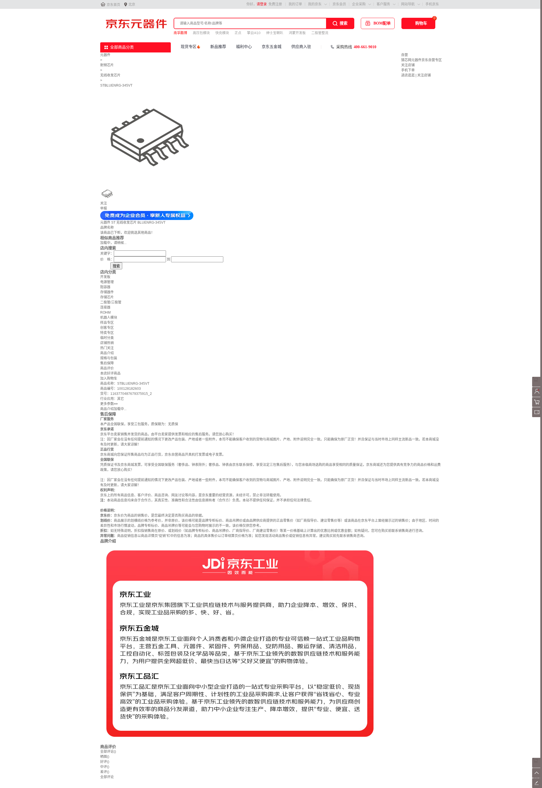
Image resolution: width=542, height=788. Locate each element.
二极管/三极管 (110, 302)
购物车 (421, 23)
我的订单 (295, 4)
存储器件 (107, 292)
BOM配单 (382, 23)
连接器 (105, 307)
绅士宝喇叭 (274, 33)
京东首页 (113, 5)
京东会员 (339, 4)
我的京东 (315, 4)
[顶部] (537, 777)
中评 (104, 767)
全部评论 (108, 752)
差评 (104, 772)
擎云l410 (254, 33)
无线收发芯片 (110, 75)
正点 (238, 33)
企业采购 (359, 4)
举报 (103, 208)
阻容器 (105, 287)
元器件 (105, 55)
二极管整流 (319, 33)
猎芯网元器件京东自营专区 (421, 60)
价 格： (107, 259)
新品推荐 (218, 47)
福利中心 (244, 47)
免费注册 (275, 4)
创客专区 (107, 328)
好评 (104, 762)
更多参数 (109, 404)
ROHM (105, 312)
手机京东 (432, 4)
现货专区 (188, 47)
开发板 (105, 277)
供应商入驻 (301, 47)
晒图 (104, 757)
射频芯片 (107, 65)
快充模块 (222, 33)
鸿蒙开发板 (297, 33)
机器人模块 (108, 318)
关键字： (107, 254)
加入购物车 (108, 378)
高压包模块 (201, 33)
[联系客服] (537, 386)
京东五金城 (271, 47)
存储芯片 (107, 297)
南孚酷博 (180, 33)
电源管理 (107, 282)
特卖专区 (107, 333)
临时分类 (107, 338)
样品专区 (107, 323)
